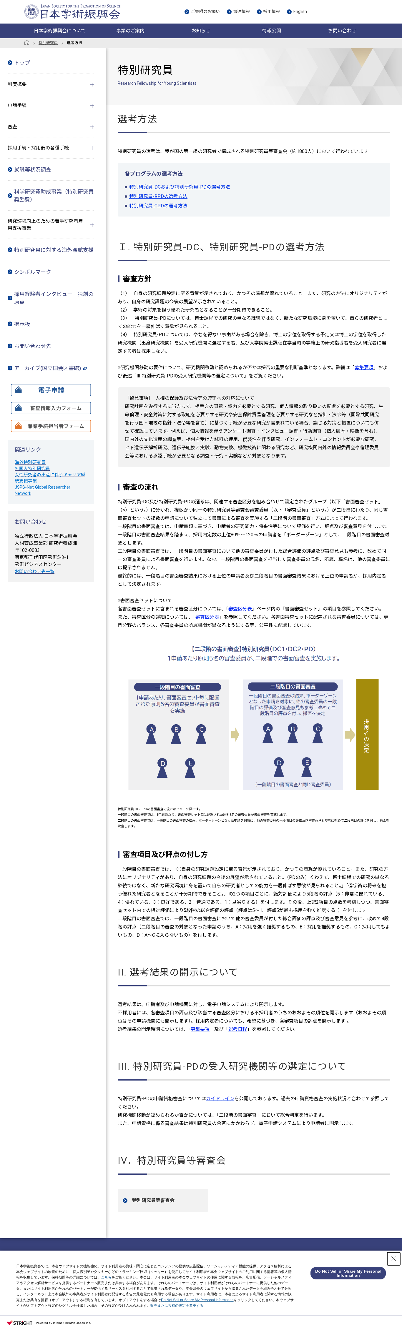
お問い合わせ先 (32, 346)
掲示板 (22, 324)
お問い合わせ (342, 31)
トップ (22, 63)
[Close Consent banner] (393, 1258)
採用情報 (271, 11)
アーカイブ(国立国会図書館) (47, 368)
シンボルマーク (32, 272)
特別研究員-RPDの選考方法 (158, 196)
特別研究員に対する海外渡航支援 (54, 250)
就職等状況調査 (32, 170)
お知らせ (201, 31)
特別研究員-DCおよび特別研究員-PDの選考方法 (179, 187)
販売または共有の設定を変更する (176, 1306)
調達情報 (241, 11)
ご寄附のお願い (205, 11)
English (300, 11)
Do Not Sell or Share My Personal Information (197, 1300)
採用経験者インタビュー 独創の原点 (54, 298)
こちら (106, 1277)
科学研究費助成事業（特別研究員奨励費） (54, 196)
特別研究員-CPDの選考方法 (158, 206)
